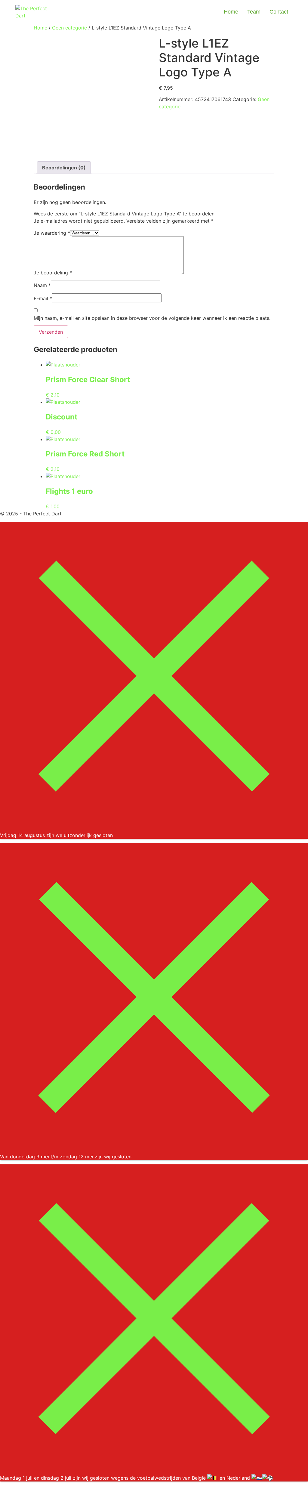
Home (231, 12)
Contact (279, 12)
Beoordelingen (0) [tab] (64, 168)
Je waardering (52, 232)
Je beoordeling (53, 272)
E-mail (43, 298)
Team (253, 12)
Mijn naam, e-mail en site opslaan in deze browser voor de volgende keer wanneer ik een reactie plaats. (152, 318)
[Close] (154, 828)
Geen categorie (69, 28)
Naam (42, 285)
